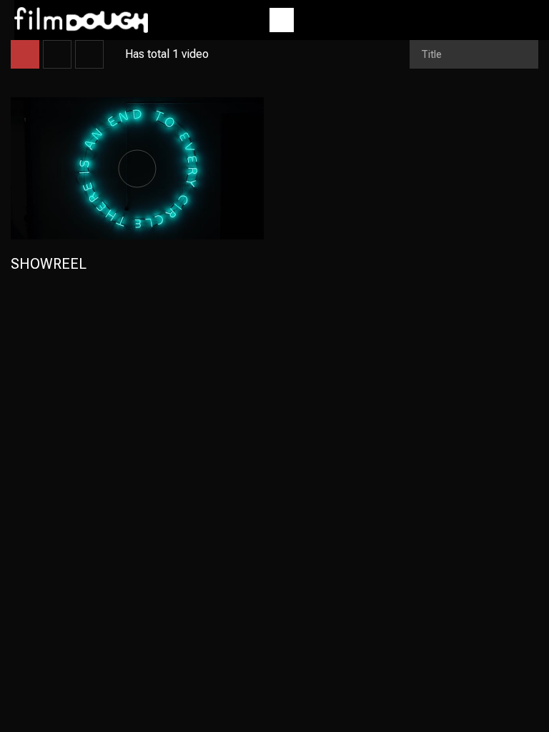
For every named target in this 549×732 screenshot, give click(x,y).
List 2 (89, 54)
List (57, 54)
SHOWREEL (48, 263)
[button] (281, 20)
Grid (25, 54)
